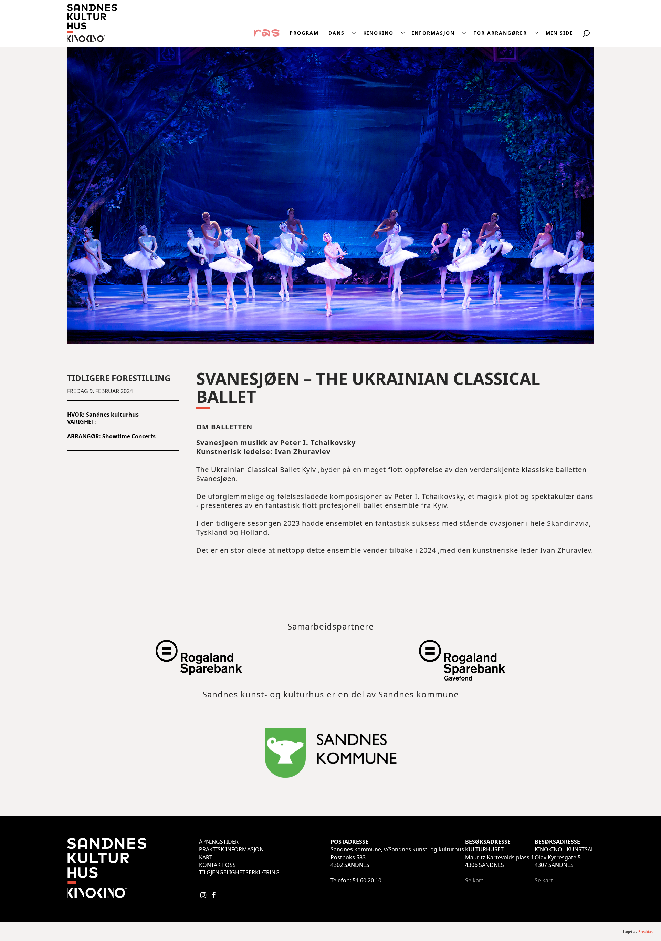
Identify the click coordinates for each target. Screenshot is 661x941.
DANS (336, 33)
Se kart (474, 880)
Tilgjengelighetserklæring (239, 872)
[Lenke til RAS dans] (267, 32)
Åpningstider (219, 842)
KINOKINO (378, 33)
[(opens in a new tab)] (199, 671)
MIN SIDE (559, 33)
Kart (205, 857)
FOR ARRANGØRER (500, 33)
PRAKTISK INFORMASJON (231, 849)
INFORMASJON (433, 33)
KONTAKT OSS (217, 865)
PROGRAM (304, 33)
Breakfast (646, 931)
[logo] (92, 40)
